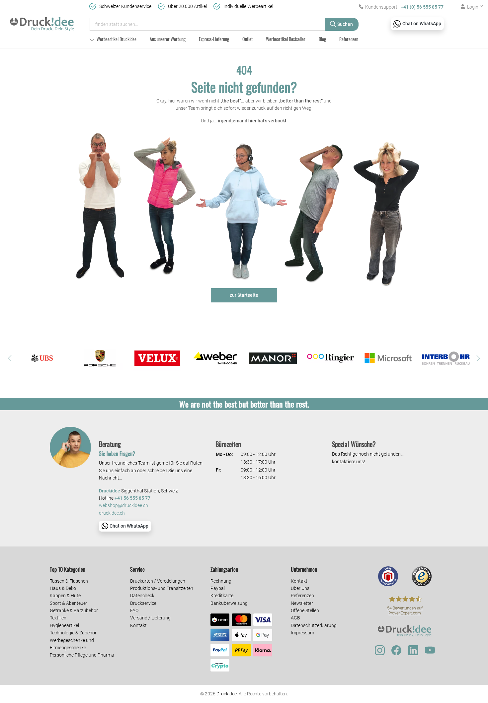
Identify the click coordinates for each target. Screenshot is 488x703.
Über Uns (300, 588)
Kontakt (138, 625)
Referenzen (348, 38)
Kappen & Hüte (65, 595)
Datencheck (142, 595)
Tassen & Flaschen (69, 581)
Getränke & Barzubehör (74, 610)
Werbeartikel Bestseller (285, 38)
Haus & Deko (63, 588)
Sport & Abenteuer (68, 603)
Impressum (302, 632)
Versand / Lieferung (150, 617)
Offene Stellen (305, 610)
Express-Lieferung (214, 38)
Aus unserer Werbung (168, 38)
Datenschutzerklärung (314, 625)
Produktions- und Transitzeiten (161, 588)
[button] (10, 358)
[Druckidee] (42, 21)
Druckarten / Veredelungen (157, 581)
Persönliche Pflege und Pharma (82, 655)
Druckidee (226, 693)
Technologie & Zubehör (73, 632)
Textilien (58, 617)
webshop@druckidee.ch (123, 505)
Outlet (247, 38)
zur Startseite (244, 295)
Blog (322, 38)
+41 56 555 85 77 (132, 498)
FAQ (134, 610)
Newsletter (302, 603)
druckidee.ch (112, 513)
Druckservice (143, 603)
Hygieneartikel (64, 625)
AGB (295, 617)
